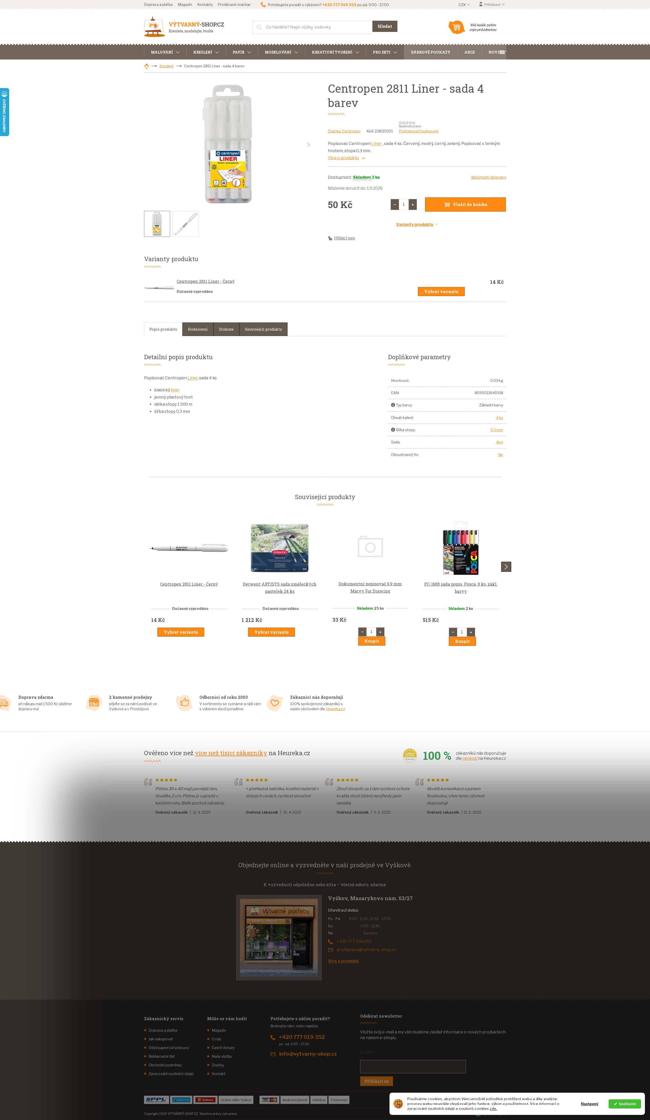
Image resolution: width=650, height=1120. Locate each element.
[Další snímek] (308, 144)
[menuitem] (165, 51)
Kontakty (205, 4)
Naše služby (222, 1056)
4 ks (499, 417)
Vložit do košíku (470, 204)
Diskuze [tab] (226, 329)
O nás (216, 1039)
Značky (218, 1065)
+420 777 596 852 (354, 941)
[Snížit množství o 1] (395, 204)
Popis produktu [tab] (163, 329)
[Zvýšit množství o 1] (413, 204)
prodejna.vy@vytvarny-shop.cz (366, 949)
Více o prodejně (343, 961)
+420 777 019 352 (302, 1037)
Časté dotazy (223, 1047)
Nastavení (589, 1104)
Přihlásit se (376, 1081)
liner (175, 390)
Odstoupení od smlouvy (169, 1047)
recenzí (470, 758)
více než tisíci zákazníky (231, 753)
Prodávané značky (233, 4)
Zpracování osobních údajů (171, 1073)
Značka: (344, 131)
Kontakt (219, 1073)
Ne (500, 454)
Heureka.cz (335, 709)
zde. (493, 1108)
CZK (462, 5)
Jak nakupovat (161, 1039)
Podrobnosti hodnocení (419, 131)
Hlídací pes (344, 238)
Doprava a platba (158, 4)
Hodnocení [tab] (198, 329)
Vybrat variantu (441, 291)
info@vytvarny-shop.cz (308, 1054)
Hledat (385, 26)
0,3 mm (496, 430)
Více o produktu (343, 157)
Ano (499, 442)
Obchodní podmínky (165, 1065)
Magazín (185, 4)
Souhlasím (627, 1104)
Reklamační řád (161, 1056)
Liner (376, 143)
